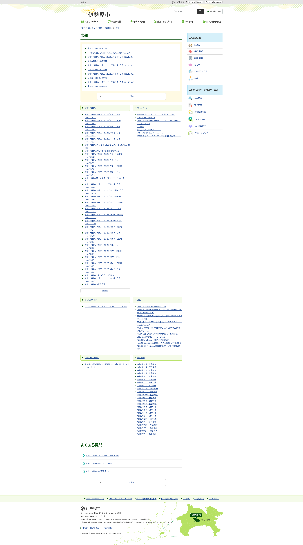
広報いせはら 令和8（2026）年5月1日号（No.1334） (111, 82)
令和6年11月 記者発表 (147, 428)
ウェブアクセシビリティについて (150, 133)
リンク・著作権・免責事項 (146, 499)
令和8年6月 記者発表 (97, 70)
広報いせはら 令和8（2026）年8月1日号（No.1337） (111, 57)
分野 (100, 28)
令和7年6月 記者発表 (146, 407)
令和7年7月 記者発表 (146, 404)
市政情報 (189, 22)
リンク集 (140, 127)
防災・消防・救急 (213, 22)
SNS (139, 300)
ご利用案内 (199, 499)
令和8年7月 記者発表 (97, 61)
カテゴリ (91, 28)
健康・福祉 (116, 22)
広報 (117, 28)
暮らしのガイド (91, 300)
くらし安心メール (92, 358)
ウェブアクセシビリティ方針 (120, 499)
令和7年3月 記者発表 (146, 416)
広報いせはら (90, 108)
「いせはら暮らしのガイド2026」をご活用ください (109, 53)
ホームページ (142, 108)
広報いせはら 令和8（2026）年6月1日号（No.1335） (111, 74)
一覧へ (131, 96)
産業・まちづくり (165, 22)
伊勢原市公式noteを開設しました (151, 306)
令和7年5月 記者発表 (146, 410)
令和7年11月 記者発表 (147, 392)
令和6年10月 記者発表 (147, 431)
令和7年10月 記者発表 (147, 395)
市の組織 (107, 528)
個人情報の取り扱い (169, 499)
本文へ (83, 2)
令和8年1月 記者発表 (146, 386)
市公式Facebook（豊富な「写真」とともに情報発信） (159, 343)
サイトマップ (214, 499)
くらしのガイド (91, 22)
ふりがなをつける (180, 2)
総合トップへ (215, 11)
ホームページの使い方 (146, 118)
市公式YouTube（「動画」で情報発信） (153, 340)
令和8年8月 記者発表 (97, 48)
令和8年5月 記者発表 (97, 78)
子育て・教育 (139, 22)
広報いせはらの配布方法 (95, 284)
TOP (82, 28)
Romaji (199, 2)
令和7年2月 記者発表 (146, 419)
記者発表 (141, 358)
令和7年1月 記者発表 (146, 422)
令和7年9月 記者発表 (146, 398)
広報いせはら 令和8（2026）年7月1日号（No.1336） (111, 65)
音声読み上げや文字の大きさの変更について (156, 114)
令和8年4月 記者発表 (97, 86)
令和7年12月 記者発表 (147, 388)
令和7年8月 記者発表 (146, 401)
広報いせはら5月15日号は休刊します (100, 275)
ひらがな (191, 2)
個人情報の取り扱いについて (149, 130)
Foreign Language (214, 2)
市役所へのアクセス (90, 528)
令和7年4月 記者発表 (146, 413)
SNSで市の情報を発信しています (151, 337)
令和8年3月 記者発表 (146, 379)
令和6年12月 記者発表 (147, 425)
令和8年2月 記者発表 (146, 382)
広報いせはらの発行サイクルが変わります (102, 151)
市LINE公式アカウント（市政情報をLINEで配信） (157, 334)
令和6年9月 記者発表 (146, 434)
